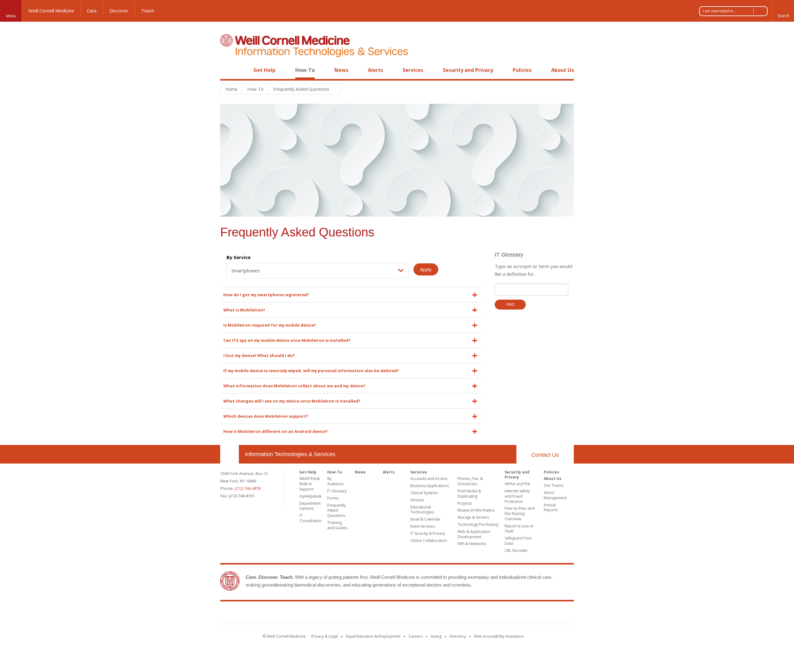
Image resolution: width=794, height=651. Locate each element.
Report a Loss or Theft (519, 528)
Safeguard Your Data (518, 540)
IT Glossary (337, 491)
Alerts (375, 70)
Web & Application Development (473, 534)
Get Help (264, 70)
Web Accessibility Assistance (499, 636)
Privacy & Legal (324, 636)
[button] (783, 11)
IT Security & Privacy (427, 533)
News (341, 70)
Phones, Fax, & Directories (470, 481)
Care (92, 10)
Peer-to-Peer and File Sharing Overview (520, 513)
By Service (238, 257)
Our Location (229, 454)
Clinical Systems (424, 492)
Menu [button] (11, 16)
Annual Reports (551, 507)
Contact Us (545, 455)
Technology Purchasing (477, 524)
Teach (147, 10)
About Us (562, 70)
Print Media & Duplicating (469, 493)
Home (227, 70)
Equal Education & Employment (373, 636)
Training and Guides (337, 525)
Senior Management (555, 495)
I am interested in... (719, 11)
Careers (415, 636)
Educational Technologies (422, 509)
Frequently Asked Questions (336, 510)
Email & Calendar (425, 519)
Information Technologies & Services (290, 454)
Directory (457, 636)
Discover (118, 10)
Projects (464, 503)
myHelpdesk (310, 496)
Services (413, 70)
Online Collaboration (428, 540)
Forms (332, 498)
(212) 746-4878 (247, 488)
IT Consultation (310, 518)
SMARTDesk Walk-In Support (309, 484)
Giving (435, 636)
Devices (417, 500)
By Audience (335, 481)
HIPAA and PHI (517, 483)
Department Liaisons (310, 506)
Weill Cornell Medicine (51, 10)
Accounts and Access (428, 478)
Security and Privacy (468, 70)
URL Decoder (516, 550)
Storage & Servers (473, 517)
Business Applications (429, 485)
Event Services (422, 526)
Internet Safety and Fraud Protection (517, 496)
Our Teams (553, 485)
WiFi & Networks (471, 543)
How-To (305, 70)
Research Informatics (475, 510)
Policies (522, 70)
